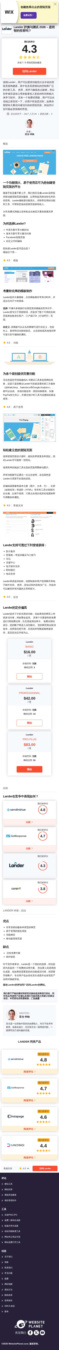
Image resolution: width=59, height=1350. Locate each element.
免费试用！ (28, 15)
